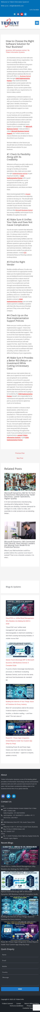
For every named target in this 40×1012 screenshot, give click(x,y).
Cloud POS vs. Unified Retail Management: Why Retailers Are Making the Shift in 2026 (20, 621)
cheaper (27, 194)
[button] (37, 23)
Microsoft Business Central (24, 210)
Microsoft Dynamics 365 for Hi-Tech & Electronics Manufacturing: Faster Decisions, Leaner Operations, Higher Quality (19, 496)
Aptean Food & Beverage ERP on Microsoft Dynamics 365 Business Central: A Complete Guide (20, 662)
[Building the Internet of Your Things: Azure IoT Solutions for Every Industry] (20, 691)
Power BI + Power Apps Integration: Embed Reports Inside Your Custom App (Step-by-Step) (19, 740)
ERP (25, 252)
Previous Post (20, 453)
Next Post (20, 458)
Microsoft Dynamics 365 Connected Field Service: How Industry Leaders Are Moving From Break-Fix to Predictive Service (19, 544)
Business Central (25, 76)
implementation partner (20, 173)
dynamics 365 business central (16, 50)
